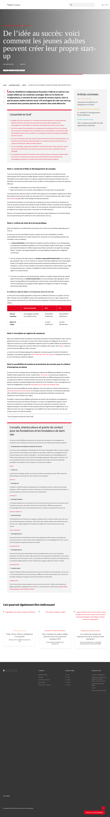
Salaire (91, 119)
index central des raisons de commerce (43, 354)
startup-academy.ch (16, 511)
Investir (26, 26)
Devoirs (89, 98)
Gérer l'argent (81, 98)
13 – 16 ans (67, 679)
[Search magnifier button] (71, 4)
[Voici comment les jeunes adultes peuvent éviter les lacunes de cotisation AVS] (55, 621)
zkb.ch (11, 466)
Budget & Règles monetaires (92, 109)
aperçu (62, 346)
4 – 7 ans (67, 674)
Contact (93, 688)
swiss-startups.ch (15, 530)
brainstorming (13, 198)
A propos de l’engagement (98, 674)
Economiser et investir (12, 26)
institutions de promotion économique (18, 391)
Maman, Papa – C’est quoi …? (45, 685)
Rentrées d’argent (82, 119)
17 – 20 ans (67, 682)
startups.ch (13, 495)
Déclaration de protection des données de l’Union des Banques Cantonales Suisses (99, 679)
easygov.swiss (14, 580)
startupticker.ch (14, 564)
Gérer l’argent (41, 682)
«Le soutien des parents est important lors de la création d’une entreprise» (90, 636)
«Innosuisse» (44, 375)
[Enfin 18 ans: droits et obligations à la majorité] (19, 621)
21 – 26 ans (67, 685)
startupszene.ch (14, 546)
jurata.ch (12, 479)
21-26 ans (12, 70)
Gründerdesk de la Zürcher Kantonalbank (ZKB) (45, 384)
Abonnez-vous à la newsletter (99, 690)
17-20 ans (6, 70)
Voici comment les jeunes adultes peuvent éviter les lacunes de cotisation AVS (55, 636)
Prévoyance (62, 630)
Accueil (5, 85)
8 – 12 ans (67, 677)
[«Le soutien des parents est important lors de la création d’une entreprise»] (90, 621)
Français (106, 5)
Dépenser (80, 109)
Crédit (17, 70)
